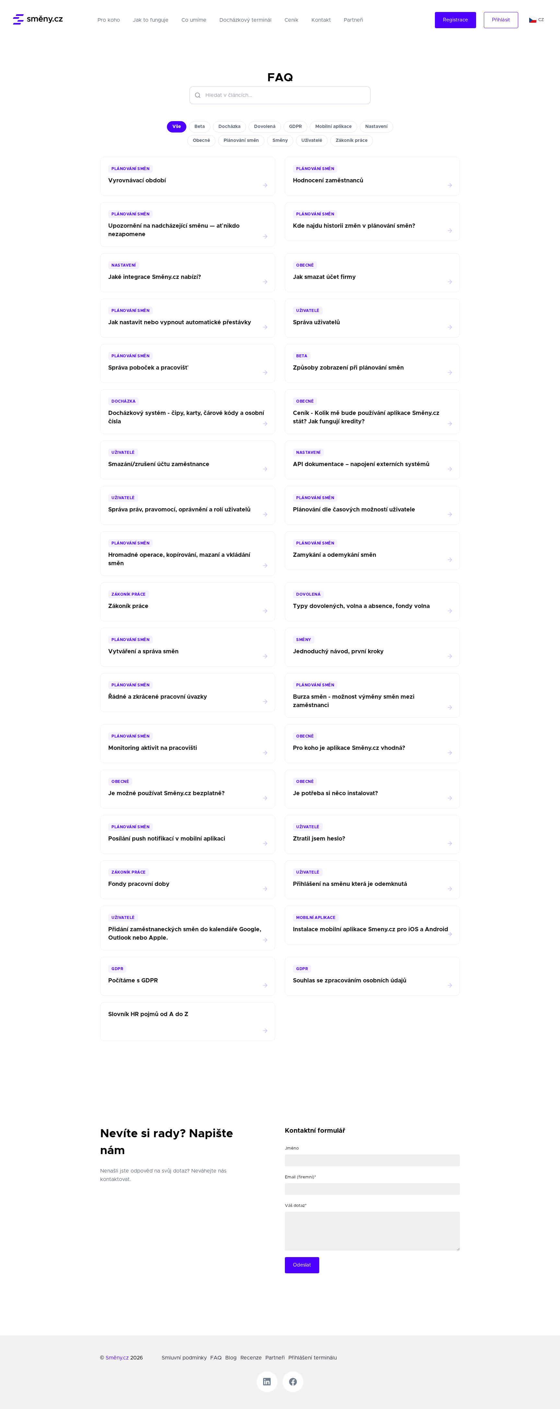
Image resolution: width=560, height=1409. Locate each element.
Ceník (291, 20)
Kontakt (321, 20)
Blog (231, 1357)
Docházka (229, 126)
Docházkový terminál (245, 20)
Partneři (353, 20)
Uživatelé (311, 140)
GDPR (295, 126)
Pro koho (110, 20)
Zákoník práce (352, 140)
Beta (199, 126)
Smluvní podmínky (184, 1357)
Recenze (251, 1357)
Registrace (455, 19)
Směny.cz (117, 1357)
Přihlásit (501, 19)
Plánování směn (241, 140)
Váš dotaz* (296, 1206)
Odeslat (302, 1265)
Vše (176, 126)
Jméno (292, 1148)
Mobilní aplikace (333, 126)
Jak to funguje (151, 20)
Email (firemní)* (300, 1177)
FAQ (216, 1357)
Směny (280, 140)
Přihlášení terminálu (312, 1357)
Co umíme (193, 20)
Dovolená (264, 126)
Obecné (201, 140)
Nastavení (376, 126)
